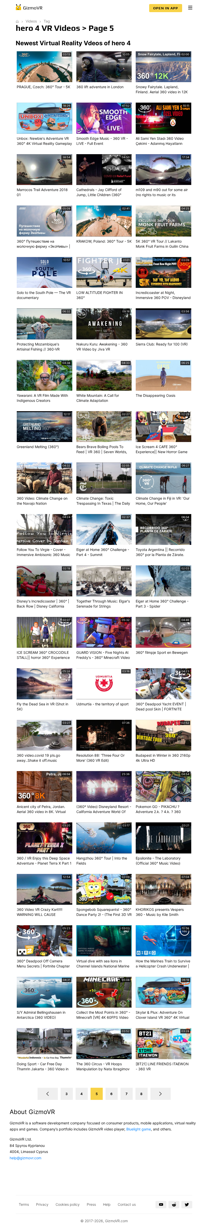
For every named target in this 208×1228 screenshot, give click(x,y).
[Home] (17, 21)
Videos (31, 21)
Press (91, 1204)
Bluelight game (138, 1129)
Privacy (42, 1204)
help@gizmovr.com (25, 1158)
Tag (47, 21)
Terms (24, 1204)
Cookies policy (68, 1204)
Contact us (127, 1204)
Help (107, 1204)
